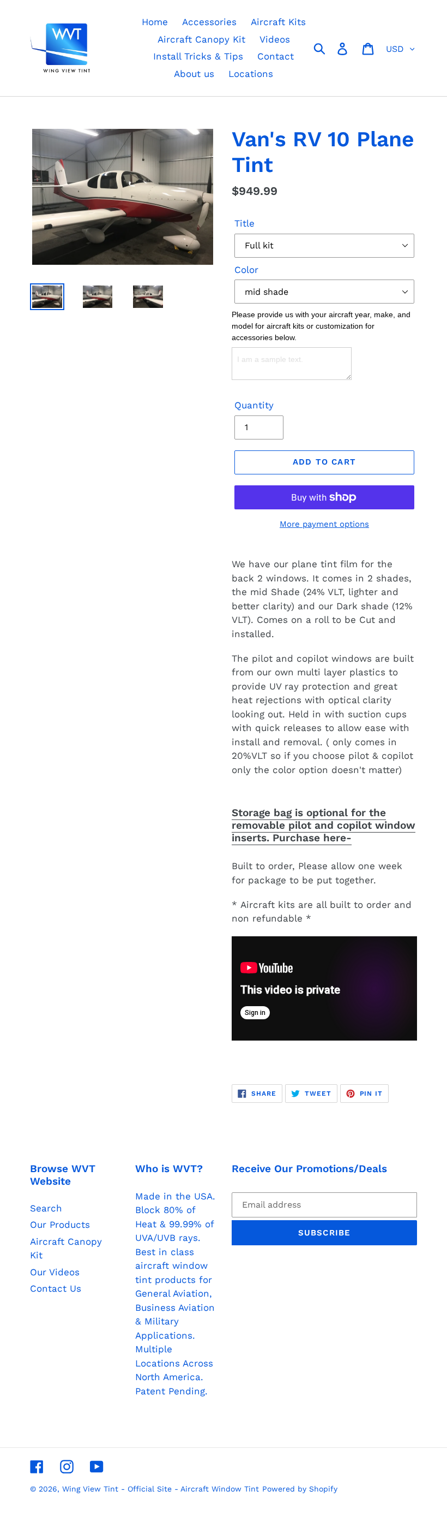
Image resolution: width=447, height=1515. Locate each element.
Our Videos (55, 1272)
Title (244, 223)
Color (246, 269)
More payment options (324, 524)
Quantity (254, 405)
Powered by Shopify (299, 1488)
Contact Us (55, 1288)
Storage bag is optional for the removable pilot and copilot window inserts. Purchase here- (323, 825)
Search (46, 1208)
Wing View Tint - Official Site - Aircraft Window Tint (160, 1488)
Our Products (60, 1224)
